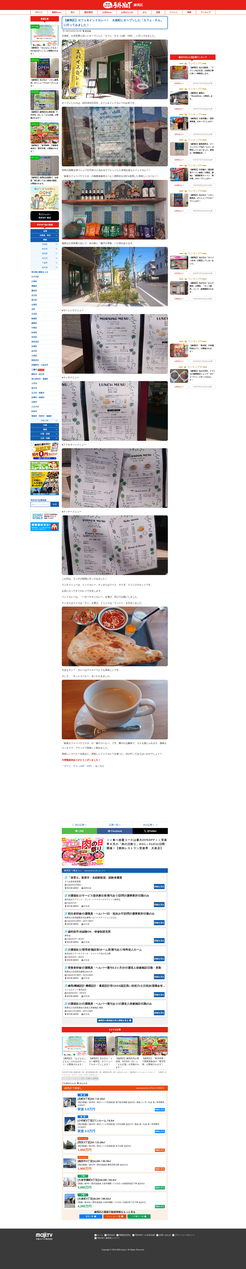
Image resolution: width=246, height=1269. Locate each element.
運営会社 (111, 1235)
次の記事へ (148, 824)
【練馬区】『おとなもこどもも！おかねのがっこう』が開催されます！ (44, 51)
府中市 (34, 388)
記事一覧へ (115, 824)
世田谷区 (35, 342)
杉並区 (34, 333)
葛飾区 (34, 286)
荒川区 (34, 300)
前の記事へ (81, 824)
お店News (107, 12)
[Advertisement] (193, 35)
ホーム (100, 1235)
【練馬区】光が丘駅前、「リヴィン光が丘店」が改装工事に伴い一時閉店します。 (202, 70)
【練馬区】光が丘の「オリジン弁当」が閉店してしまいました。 (202, 260)
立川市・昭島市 (37, 393)
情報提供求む (125, 1235)
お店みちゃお (127, 12)
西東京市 (35, 360)
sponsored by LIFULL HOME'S (150, 1088)
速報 (189, 12)
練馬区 (138, 5)
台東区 (34, 305)
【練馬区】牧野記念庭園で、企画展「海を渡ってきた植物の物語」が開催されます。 (44, 180)
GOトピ (38, 12)
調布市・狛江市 (37, 374)
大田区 (34, 356)
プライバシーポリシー (185, 1235)
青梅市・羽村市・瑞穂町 (41, 416)
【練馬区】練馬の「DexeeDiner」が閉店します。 (201, 96)
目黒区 (34, 346)
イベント (174, 12)
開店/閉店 (88, 12)
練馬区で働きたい (73, 870)
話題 (158, 12)
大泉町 (88, 1078)
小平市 (34, 383)
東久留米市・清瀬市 (39, 379)
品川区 (34, 351)
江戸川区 (35, 277)
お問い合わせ (165, 1235)
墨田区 (34, 291)
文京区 (34, 314)
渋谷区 (34, 337)
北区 (33, 309)
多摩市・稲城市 (37, 397)
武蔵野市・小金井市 (39, 365)
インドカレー (68, 1078)
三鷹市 (37, 370)
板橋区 (34, 319)
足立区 (34, 295)
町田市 (34, 411)
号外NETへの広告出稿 (145, 1235)
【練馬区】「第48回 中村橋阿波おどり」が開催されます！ (202, 348)
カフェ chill (79, 1078)
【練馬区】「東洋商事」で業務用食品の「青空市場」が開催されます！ (44, 148)
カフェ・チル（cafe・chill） (78, 766)
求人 (73, 12)
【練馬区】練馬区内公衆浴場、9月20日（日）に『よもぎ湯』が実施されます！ (44, 115)
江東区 (34, 281)
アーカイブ (206, 12)
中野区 (34, 328)
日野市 (34, 402)
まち (145, 12)
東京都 (88, 31)
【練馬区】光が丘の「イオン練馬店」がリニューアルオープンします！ (202, 198)
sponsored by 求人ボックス (94, 871)
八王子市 (35, 407)
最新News (56, 12)
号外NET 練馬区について (108, 1238)
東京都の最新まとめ (39, 272)
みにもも (83, 1083)
